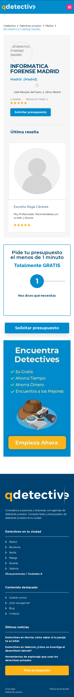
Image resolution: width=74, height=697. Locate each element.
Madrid (49, 25)
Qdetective (9, 25)
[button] (69, 7)
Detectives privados (30, 25)
